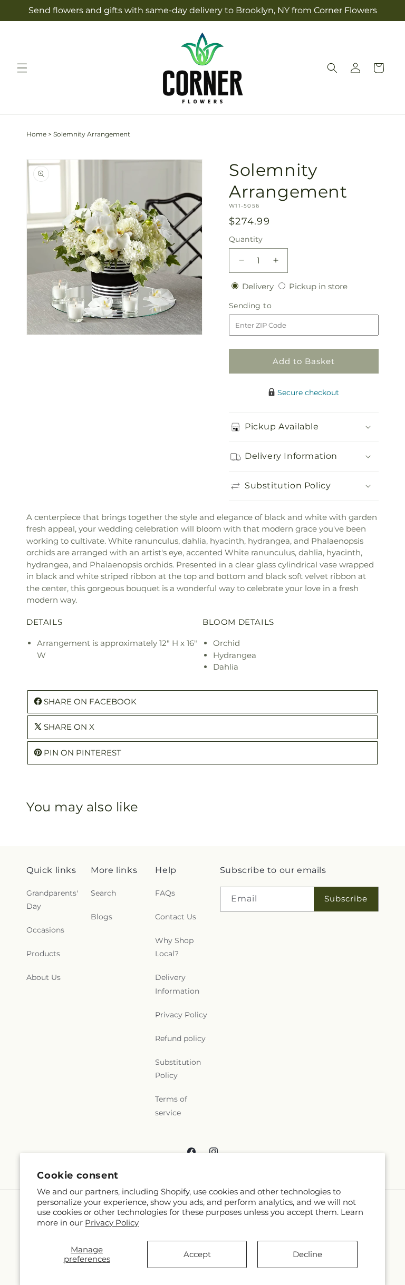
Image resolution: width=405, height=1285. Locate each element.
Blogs (101, 916)
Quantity (246, 239)
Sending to (266, 305)
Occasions (45, 930)
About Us (43, 977)
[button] (22, 68)
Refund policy (180, 1038)
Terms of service (171, 1105)
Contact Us (175, 916)
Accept (197, 1254)
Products (43, 953)
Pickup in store (318, 286)
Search (103, 893)
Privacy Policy (112, 1223)
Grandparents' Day (52, 899)
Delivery (259, 286)
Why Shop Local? (174, 947)
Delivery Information (177, 984)
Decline (307, 1254)
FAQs (165, 893)
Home (36, 134)
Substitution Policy (178, 1068)
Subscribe (346, 899)
